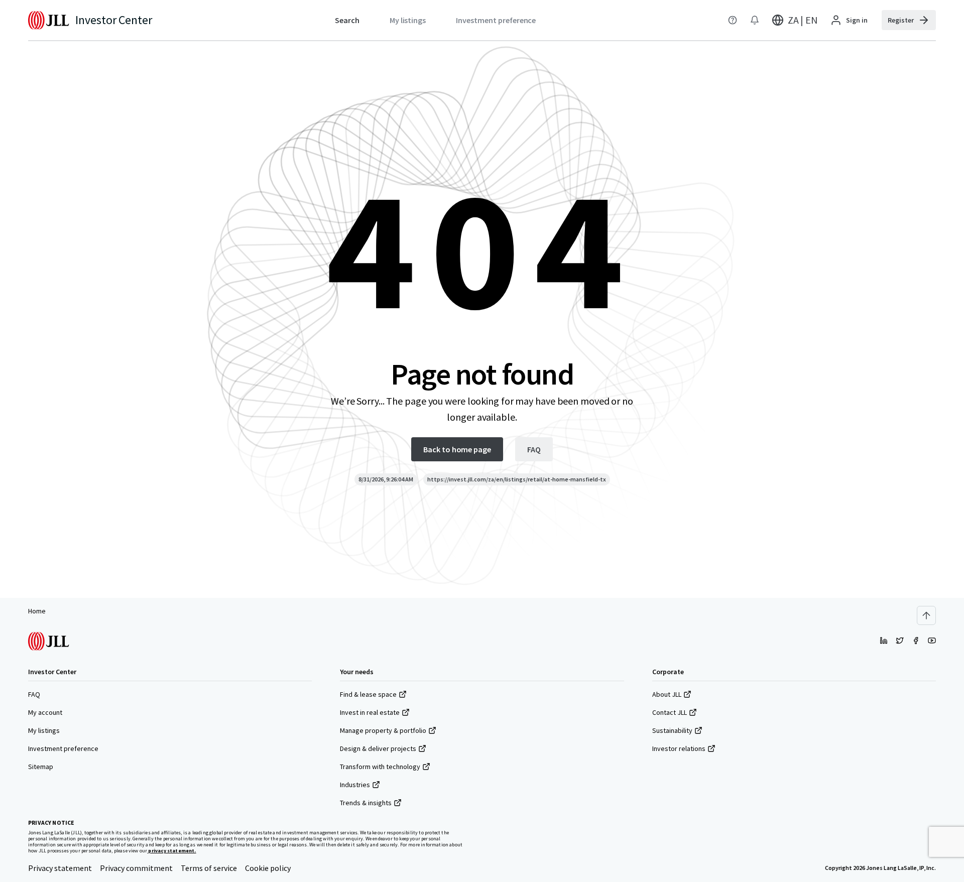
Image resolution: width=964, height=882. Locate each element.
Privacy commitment (136, 868)
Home (37, 610)
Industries (355, 784)
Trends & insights (366, 802)
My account (45, 712)
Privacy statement (60, 868)
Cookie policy (268, 868)
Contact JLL (669, 712)
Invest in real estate (370, 712)
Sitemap (40, 766)
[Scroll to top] (926, 615)
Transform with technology (380, 766)
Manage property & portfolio (383, 730)
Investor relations (678, 748)
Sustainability (672, 730)
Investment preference (63, 748)
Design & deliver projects (378, 748)
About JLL (666, 694)
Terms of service (209, 868)
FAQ (34, 694)
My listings (44, 730)
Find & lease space (368, 694)
